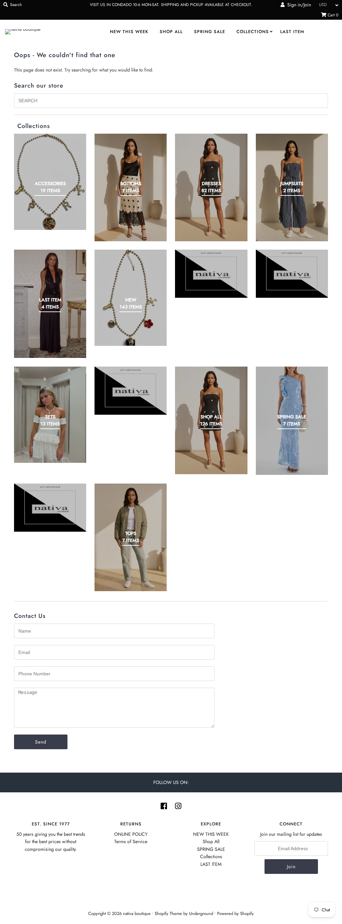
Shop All (171, 31)
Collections (252, 31)
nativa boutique (137, 913)
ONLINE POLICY (131, 834)
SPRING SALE (209, 31)
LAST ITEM (292, 31)
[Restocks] (211, 274)
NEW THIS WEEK (129, 31)
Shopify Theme (168, 913)
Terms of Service (130, 841)
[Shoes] (131, 391)
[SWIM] (50, 508)
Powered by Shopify (235, 913)
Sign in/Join (298, 4)
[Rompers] (292, 274)
